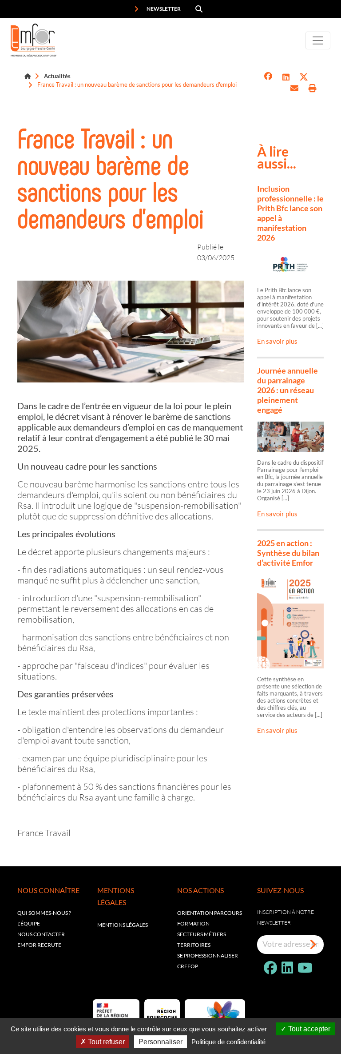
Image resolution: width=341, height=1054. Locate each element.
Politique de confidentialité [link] (228, 1042)
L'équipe (28, 923)
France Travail (44, 832)
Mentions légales (122, 924)
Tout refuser (105, 1042)
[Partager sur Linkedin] (285, 77)
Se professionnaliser (207, 955)
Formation (193, 923)
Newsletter (163, 8)
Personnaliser (160, 1042)
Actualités (57, 76)
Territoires (193, 944)
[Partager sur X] (304, 77)
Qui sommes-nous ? (44, 912)
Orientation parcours (209, 912)
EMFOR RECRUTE (39, 944)
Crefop (187, 966)
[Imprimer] (313, 88)
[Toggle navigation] (317, 40)
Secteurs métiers (201, 934)
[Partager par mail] (294, 88)
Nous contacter (41, 934)
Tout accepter (308, 1029)
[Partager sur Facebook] (268, 77)
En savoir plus (277, 341)
